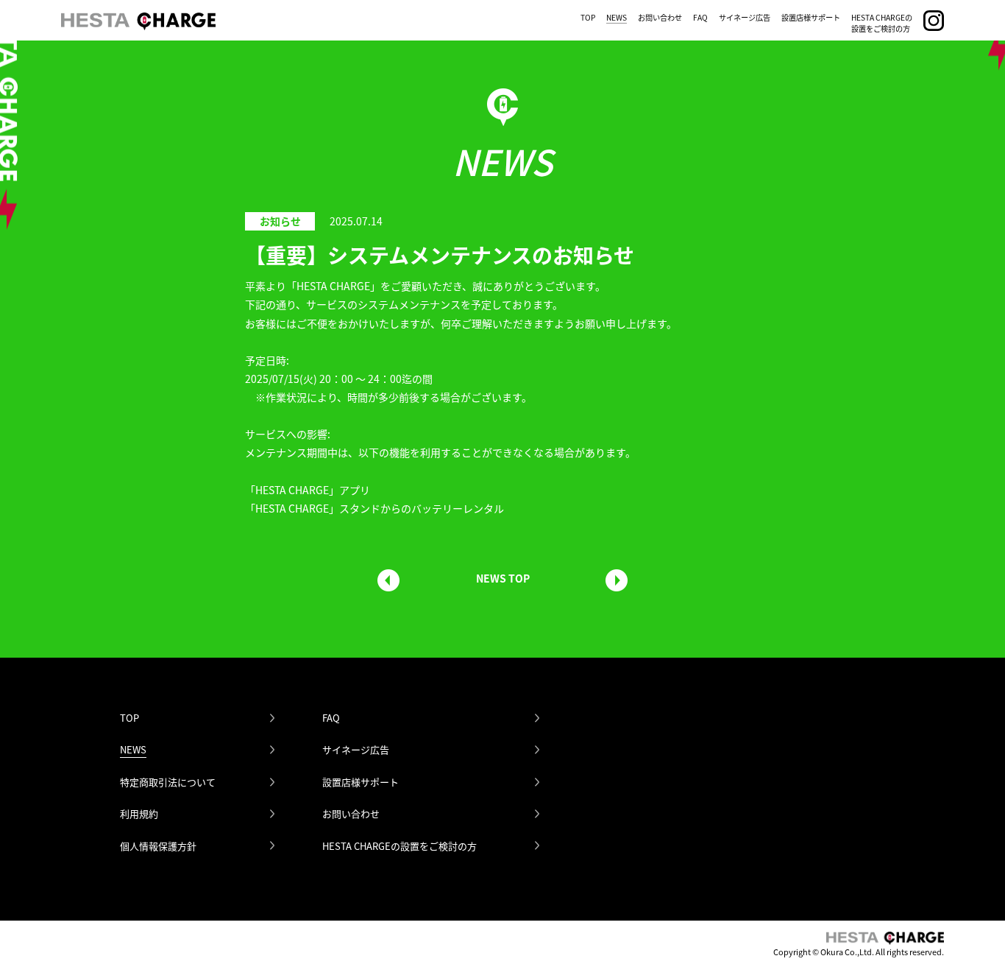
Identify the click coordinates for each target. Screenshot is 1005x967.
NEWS (616, 17)
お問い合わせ (660, 17)
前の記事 (388, 580)
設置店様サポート (810, 17)
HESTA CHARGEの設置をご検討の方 (881, 23)
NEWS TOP (503, 578)
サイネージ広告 (744, 17)
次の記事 (617, 580)
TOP (587, 17)
